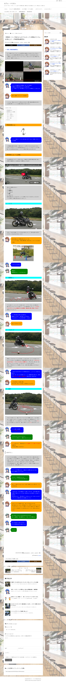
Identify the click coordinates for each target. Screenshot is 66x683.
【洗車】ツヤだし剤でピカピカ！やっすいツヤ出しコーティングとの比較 (24, 582)
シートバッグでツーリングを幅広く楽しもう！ (19, 611)
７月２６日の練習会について (54, 56)
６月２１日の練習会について (54, 71)
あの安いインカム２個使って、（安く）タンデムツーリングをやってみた (24, 596)
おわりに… (8, 119)
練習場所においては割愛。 (11, 111)
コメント (6, 637)
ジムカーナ (12, 33)
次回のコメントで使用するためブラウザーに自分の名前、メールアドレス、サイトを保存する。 (21, 657)
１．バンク (9, 113)
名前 (6, 648)
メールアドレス (20, 648)
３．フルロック (10, 116)
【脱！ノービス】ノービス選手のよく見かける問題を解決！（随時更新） (24, 589)
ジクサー (21, 42)
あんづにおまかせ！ (19, 33)
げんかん (7, 33)
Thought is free (39, 680)
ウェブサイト (7, 652)
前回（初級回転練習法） (12, 49)
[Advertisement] (33, 21)
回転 (29, 42)
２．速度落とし (10, 114)
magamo (39, 555)
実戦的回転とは (9, 110)
